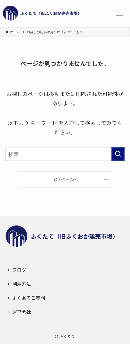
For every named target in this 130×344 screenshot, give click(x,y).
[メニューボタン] (119, 13)
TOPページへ (65, 179)
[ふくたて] (44, 13)
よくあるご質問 (28, 297)
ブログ (19, 269)
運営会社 (21, 311)
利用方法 (21, 283)
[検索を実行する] (118, 154)
